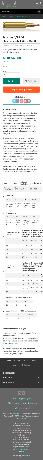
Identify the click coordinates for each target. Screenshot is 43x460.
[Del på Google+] (21, 101)
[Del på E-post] (29, 101)
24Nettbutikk (25, 455)
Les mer (27, 447)
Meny (6, 12)
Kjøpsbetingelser (25, 399)
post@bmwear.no (11, 343)
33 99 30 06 (19, 416)
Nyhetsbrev (32, 403)
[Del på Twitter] (14, 101)
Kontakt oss (26, 365)
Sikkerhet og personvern (17, 403)
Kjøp (13, 81)
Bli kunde (17, 360)
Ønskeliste (32, 81)
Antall (5, 71)
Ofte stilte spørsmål (22, 408)
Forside (4, 16)
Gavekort (34, 360)
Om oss (25, 360)
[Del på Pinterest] (25, 101)
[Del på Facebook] (17, 101)
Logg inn (16, 365)
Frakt (15, 399)
